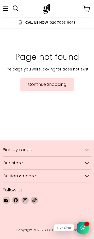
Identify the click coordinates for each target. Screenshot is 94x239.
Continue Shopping (47, 84)
